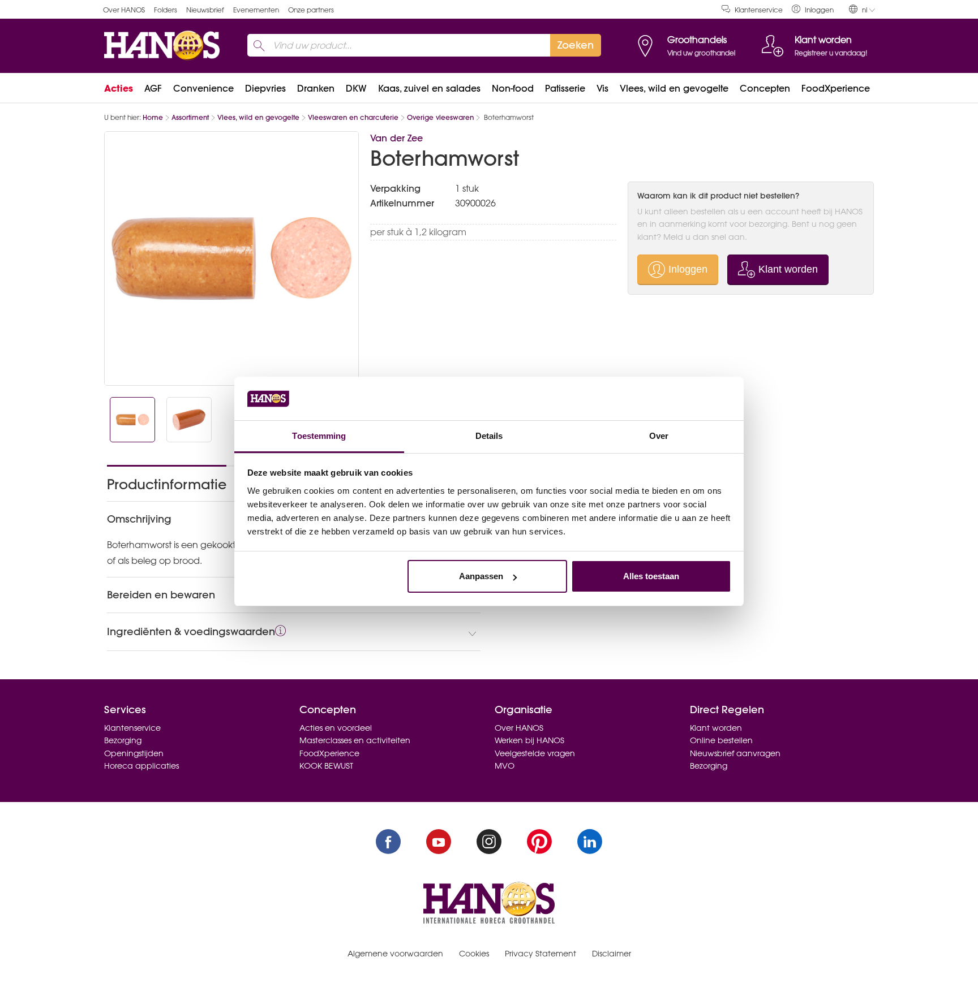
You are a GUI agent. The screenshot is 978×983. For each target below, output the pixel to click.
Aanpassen (481, 576)
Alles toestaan (651, 576)
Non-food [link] (513, 88)
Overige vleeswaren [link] (440, 117)
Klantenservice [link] (759, 10)
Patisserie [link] (565, 88)
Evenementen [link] (256, 10)
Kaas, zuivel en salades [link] (429, 88)
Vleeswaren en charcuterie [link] (353, 117)
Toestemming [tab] (319, 436)
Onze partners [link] (311, 10)
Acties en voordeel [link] (335, 728)
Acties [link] (118, 88)
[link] (812, 9)
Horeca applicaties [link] (141, 765)
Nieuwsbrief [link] (205, 10)
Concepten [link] (765, 88)
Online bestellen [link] (721, 740)
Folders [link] (165, 10)
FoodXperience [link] (835, 88)
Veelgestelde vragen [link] (535, 753)
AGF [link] (153, 88)
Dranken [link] (315, 88)
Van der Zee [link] (396, 138)
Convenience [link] (203, 88)
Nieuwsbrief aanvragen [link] (735, 753)
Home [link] (153, 117)
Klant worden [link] (716, 728)
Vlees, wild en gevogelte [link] (674, 88)
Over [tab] (658, 436)
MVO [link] (504, 765)
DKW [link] (356, 88)
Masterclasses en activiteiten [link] (354, 740)
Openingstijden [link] (134, 753)
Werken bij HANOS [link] (529, 740)
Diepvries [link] (265, 88)
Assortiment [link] (190, 117)
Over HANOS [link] (124, 10)
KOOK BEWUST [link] (326, 765)
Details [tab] (489, 436)
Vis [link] (602, 88)
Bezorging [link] (122, 740)
